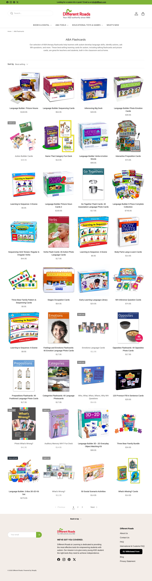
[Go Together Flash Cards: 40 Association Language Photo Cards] (93, 184)
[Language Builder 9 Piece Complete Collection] (128, 184)
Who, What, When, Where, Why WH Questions (93, 397)
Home (10, 31)
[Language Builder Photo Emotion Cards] (128, 88)
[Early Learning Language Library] (93, 280)
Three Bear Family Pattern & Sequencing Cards (24, 301)
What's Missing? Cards (128, 491)
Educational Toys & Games (86, 25)
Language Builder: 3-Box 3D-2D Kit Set (24, 492)
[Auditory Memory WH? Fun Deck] (58, 423)
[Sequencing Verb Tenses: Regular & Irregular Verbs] (24, 232)
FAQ (122, 542)
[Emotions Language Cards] (93, 328)
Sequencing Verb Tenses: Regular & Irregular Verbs (23, 253)
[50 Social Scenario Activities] (93, 471)
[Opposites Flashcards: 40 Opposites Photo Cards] (128, 328)
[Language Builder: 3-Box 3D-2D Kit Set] (24, 471)
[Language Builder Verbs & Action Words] (93, 136)
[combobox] (30, 13)
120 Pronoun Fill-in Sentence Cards (128, 396)
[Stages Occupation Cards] (58, 280)
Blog (122, 557)
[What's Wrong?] (58, 471)
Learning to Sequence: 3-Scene (23, 204)
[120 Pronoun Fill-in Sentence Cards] (128, 375)
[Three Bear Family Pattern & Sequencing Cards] (24, 280)
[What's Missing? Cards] (128, 471)
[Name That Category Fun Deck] (58, 136)
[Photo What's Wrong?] (24, 423)
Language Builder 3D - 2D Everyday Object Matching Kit (93, 445)
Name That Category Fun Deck (58, 156)
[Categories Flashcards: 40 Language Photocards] (58, 375)
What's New (113, 25)
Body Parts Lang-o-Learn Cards (128, 252)
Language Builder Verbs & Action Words (93, 157)
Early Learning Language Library (93, 300)
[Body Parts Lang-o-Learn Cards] (128, 232)
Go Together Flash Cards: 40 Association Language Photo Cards (93, 205)
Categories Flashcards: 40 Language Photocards (58, 397)
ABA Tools (60, 25)
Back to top (74, 519)
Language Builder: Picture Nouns (24, 108)
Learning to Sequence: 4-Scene (93, 252)
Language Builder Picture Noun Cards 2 (58, 205)
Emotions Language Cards (93, 348)
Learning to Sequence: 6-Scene (23, 348)
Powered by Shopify (30, 570)
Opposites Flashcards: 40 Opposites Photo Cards (128, 349)
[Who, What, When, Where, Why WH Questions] (93, 375)
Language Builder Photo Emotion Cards (128, 109)
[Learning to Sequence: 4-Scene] (93, 232)
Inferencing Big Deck (93, 108)
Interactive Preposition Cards (128, 156)
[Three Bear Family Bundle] (128, 423)
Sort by (11, 64)
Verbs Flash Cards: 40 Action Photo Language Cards (58, 253)
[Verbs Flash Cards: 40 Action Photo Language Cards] (58, 232)
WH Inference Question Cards (128, 300)
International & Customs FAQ (132, 546)
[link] (59, 507)
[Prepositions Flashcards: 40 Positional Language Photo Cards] (24, 375)
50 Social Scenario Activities (93, 491)
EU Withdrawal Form (131, 551)
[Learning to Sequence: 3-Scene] (24, 184)
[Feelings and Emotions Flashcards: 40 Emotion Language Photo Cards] (58, 328)
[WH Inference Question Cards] (128, 280)
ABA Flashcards (19, 31)
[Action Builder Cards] (24, 136)
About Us (124, 533)
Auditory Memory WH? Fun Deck (59, 444)
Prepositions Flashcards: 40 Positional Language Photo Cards (23, 397)
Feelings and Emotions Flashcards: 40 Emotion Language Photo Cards (58, 349)
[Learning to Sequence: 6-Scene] (24, 328)
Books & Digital (41, 25)
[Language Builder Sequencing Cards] (58, 88)
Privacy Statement (127, 561)
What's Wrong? (58, 491)
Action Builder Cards (24, 156)
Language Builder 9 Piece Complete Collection (128, 205)
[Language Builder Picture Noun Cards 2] (58, 184)
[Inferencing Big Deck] (93, 88)
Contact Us (124, 538)
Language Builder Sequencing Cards (58, 108)
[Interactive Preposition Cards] (128, 136)
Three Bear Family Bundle (128, 444)
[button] (143, 13)
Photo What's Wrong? (23, 444)
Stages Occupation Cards (59, 300)
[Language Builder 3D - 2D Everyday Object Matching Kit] (93, 423)
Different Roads (18, 570)
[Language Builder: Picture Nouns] (24, 88)
